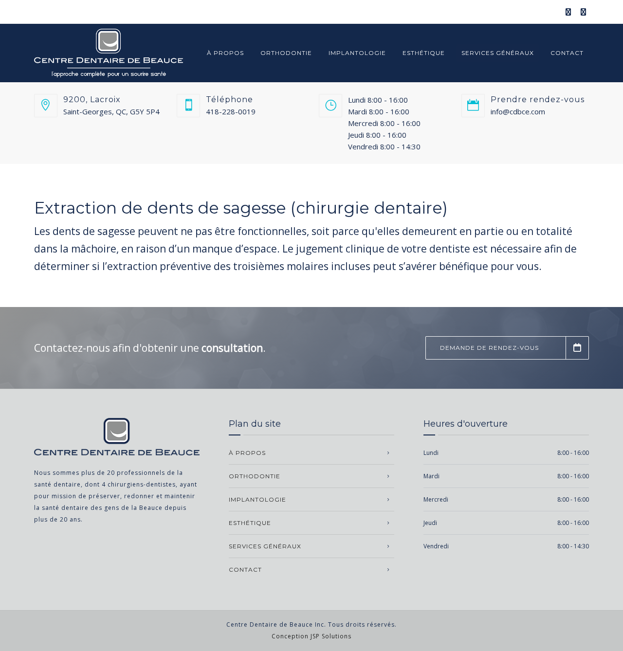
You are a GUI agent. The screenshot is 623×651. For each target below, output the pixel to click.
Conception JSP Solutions (311, 636)
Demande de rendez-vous (489, 347)
